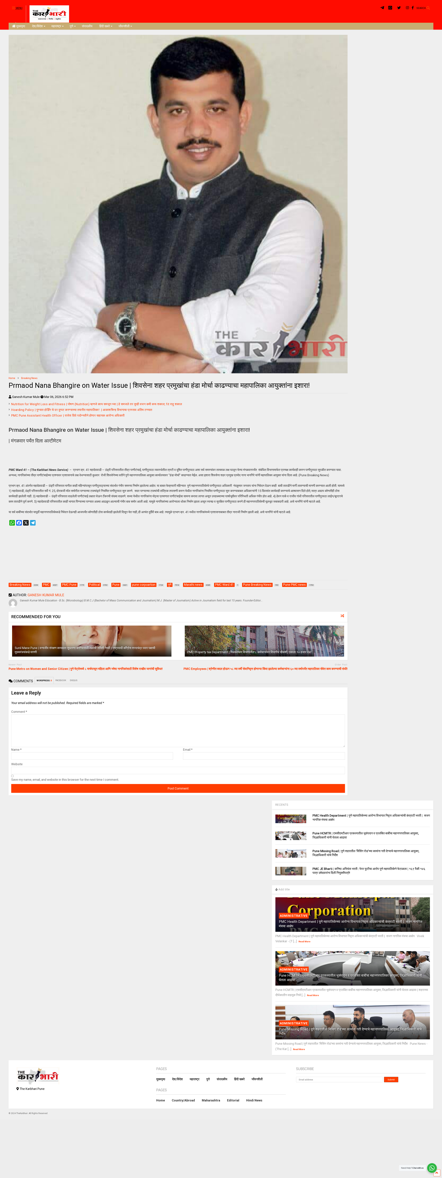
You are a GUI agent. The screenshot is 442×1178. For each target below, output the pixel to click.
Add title (284, 889)
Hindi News (254, 1100)
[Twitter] (399, 8)
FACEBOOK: (60, 680)
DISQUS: (74, 680)
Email (188, 749)
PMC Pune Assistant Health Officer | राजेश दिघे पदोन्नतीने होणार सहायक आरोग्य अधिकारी (68, 415)
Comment (19, 711)
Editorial (233, 1100)
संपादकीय (87, 26)
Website (17, 764)
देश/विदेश (37, 26)
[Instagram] (407, 8)
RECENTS (281, 804)
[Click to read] (91, 641)
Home (160, 1100)
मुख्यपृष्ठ (20, 26)
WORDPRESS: (44, 680)
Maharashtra (211, 1100)
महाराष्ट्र (56, 26)
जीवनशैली (123, 26)
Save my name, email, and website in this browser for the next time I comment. (65, 779)
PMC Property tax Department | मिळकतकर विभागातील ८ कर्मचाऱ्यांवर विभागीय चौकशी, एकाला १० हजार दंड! (249, 652)
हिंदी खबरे (104, 26)
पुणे (71, 26)
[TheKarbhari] (47, 13)
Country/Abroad (183, 1100)
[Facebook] (413, 8)
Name (16, 749)
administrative (294, 915)
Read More (304, 941)
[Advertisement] (178, 556)
